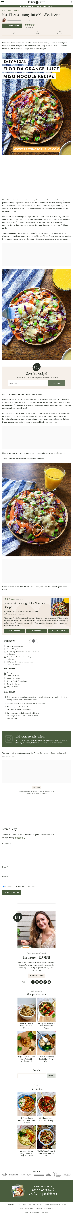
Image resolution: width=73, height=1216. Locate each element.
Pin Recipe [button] (37, 630)
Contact (64, 1204)
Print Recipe (15, 630)
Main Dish (16, 10)
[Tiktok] (45, 982)
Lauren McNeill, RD (14, 20)
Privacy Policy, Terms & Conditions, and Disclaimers (36, 1208)
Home (3, 10)
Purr (47, 1212)
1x (33, 641)
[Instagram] (37, 982)
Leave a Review (59, 630)
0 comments (29, 793)
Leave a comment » (42, 793)
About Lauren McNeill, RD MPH (32, 1204)
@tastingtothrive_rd (32, 742)
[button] (26, 25)
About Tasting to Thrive (52, 1204)
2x (37, 641)
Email (5, 876)
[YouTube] (49, 982)
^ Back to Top (10, 1204)
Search (36, 1070)
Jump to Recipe (13, 26)
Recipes (9, 10)
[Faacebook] (33, 982)
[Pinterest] (41, 982)
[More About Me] (36, 929)
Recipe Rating (8, 837)
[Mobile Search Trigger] (70, 3)
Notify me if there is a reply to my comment (20, 886)
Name (5, 867)
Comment (6, 843)
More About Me (36, 975)
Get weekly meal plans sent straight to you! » (36, 6)
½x (30, 641)
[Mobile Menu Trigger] (2, 3)
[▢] (5, 646)
